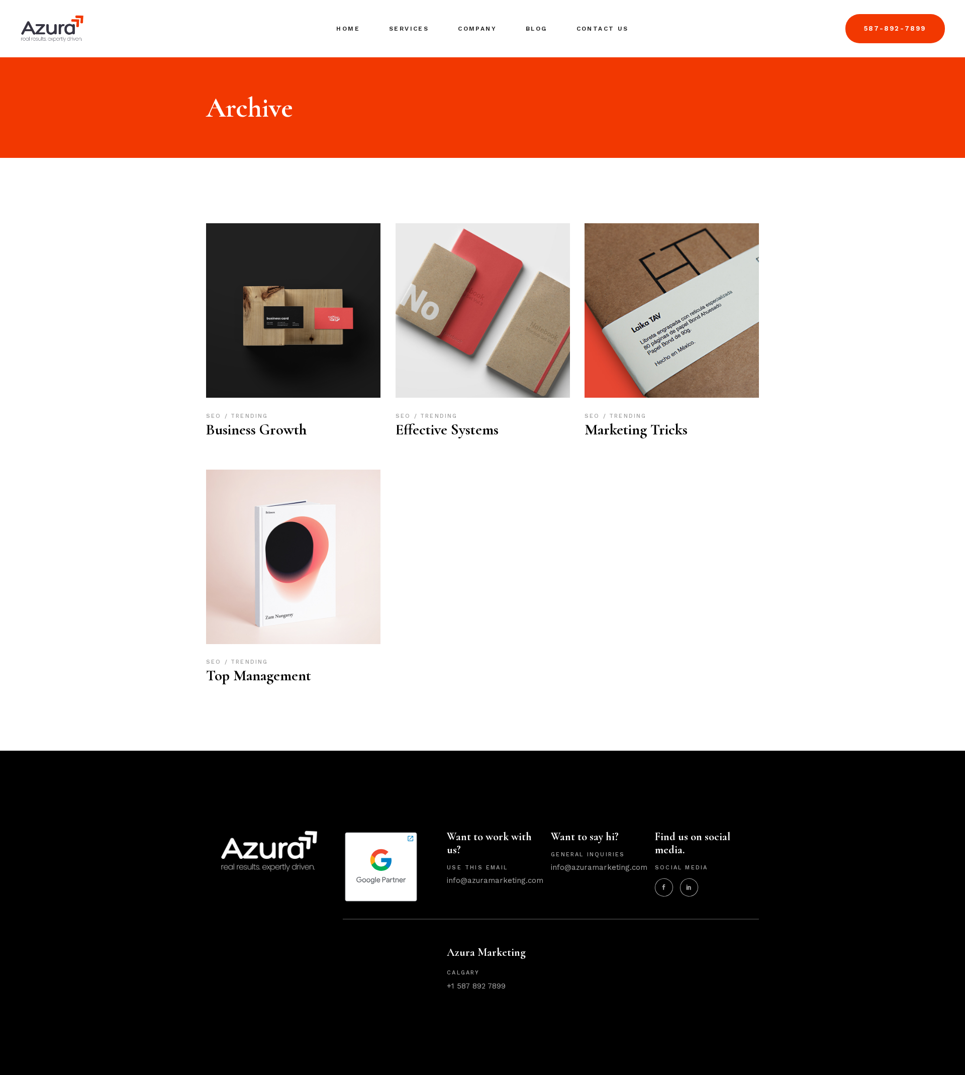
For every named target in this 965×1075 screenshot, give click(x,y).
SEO (215, 416)
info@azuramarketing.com (495, 880)
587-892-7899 (895, 28)
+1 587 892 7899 (476, 986)
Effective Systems (447, 429)
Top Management (258, 675)
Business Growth (256, 429)
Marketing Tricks (636, 429)
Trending (249, 416)
